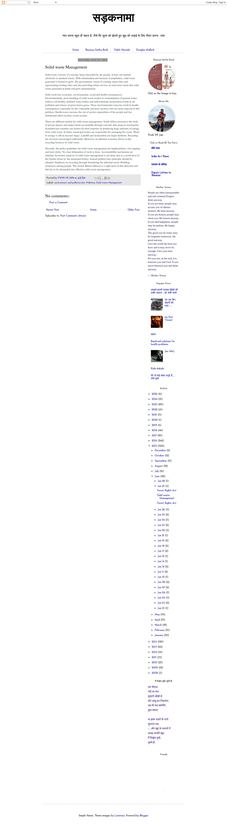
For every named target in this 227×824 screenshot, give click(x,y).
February (160, 630)
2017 (155, 435)
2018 (155, 430)
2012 (155, 652)
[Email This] (96, 178)
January (159, 635)
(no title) (169, 351)
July (157, 471)
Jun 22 (162, 530)
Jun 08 (162, 582)
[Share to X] (102, 178)
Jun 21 (161, 535)
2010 (155, 662)
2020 (155, 420)
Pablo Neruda (122, 50)
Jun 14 (161, 561)
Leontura (119, 816)
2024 (155, 399)
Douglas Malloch (145, 50)
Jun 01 (161, 608)
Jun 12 (161, 567)
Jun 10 (161, 577)
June (157, 476)
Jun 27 (161, 486)
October (160, 456)
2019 (155, 425)
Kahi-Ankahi (157, 368)
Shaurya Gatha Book (96, 50)
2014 (155, 642)
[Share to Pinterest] (109, 178)
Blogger (144, 816)
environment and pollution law (70, 183)
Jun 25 (162, 515)
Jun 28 (162, 481)
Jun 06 (162, 593)
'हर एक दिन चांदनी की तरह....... (170, 303)
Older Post (134, 210)
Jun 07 (162, 587)
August (159, 466)
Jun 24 (162, 520)
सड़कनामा (113, 18)
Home (75, 50)
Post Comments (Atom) (73, 216)
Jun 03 (162, 603)
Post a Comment (58, 202)
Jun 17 (161, 551)
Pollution (90, 183)
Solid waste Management (109, 183)
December (161, 450)
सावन (153, 334)
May (158, 614)
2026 (155, 394)
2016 (155, 441)
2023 (155, 404)
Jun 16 (161, 556)
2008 (155, 673)
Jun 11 (161, 572)
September (161, 461)
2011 (154, 657)
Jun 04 (162, 598)
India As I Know (160, 156)
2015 (155, 446)
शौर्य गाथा (155, 148)
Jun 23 (162, 525)
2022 (155, 410)
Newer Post (52, 210)
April (158, 620)
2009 (155, 668)
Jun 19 (161, 541)
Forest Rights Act (166, 490)
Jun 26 (162, 509)
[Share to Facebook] (105, 178)
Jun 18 (161, 546)
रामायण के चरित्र (159, 164)
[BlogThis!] (99, 178)
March (159, 625)
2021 (155, 415)
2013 (155, 647)
